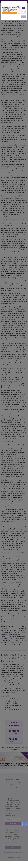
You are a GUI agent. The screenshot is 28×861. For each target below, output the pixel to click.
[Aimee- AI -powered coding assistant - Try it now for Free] (24, 824)
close (23, 17)
